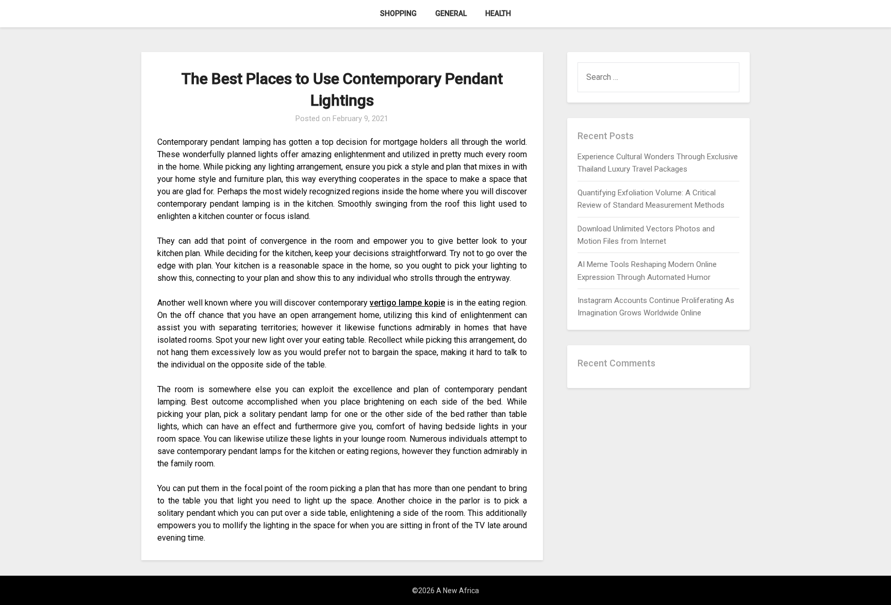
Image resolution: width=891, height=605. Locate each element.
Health (498, 13)
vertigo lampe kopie (407, 303)
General (451, 13)
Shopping (398, 13)
